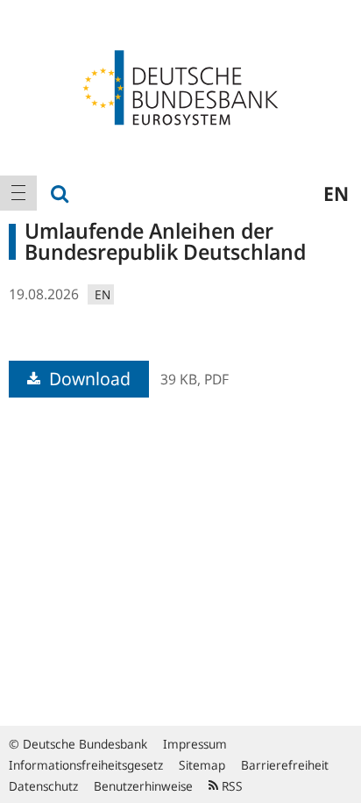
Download (88, 379)
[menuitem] (18, 193)
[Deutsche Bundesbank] (180, 86)
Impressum (195, 743)
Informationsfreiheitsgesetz (86, 764)
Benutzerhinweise (143, 786)
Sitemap (202, 764)
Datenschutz (43, 786)
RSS (230, 786)
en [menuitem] (336, 193)
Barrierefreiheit (285, 764)
